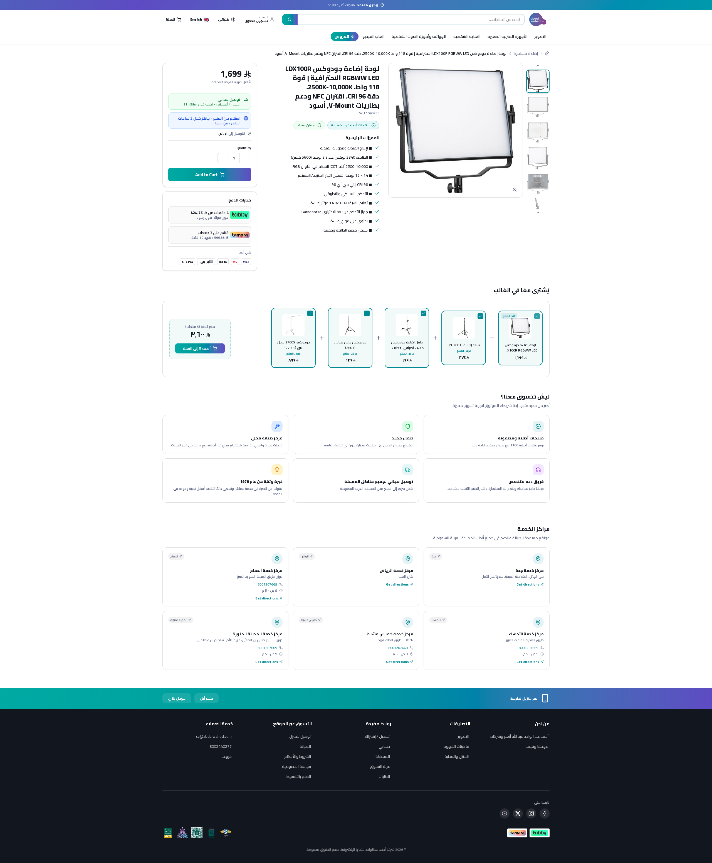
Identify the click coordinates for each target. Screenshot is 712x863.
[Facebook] (545, 813)
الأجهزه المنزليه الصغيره (507, 36)
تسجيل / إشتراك (377, 736)
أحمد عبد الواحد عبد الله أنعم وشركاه (519, 736)
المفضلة (382, 756)
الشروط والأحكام (297, 756)
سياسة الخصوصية (296, 766)
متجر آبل (206, 698)
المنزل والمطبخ (456, 756)
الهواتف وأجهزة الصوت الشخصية (419, 36)
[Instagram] (531, 813)
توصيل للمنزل (300, 736)
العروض (342, 36)
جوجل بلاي (177, 698)
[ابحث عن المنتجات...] (290, 19)
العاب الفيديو (373, 36)
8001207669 (267, 584)
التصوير (540, 36)
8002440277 (220, 746)
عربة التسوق (380, 766)
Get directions (527, 584)
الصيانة (305, 746)
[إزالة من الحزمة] (537, 316)
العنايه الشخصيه (466, 36)
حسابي (384, 746)
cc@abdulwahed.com (214, 736)
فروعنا (226, 756)
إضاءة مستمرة (526, 53)
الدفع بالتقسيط (298, 776)
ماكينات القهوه (456, 746)
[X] (518, 813)
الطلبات (384, 776)
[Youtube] (505, 813)
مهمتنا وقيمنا (536, 746)
